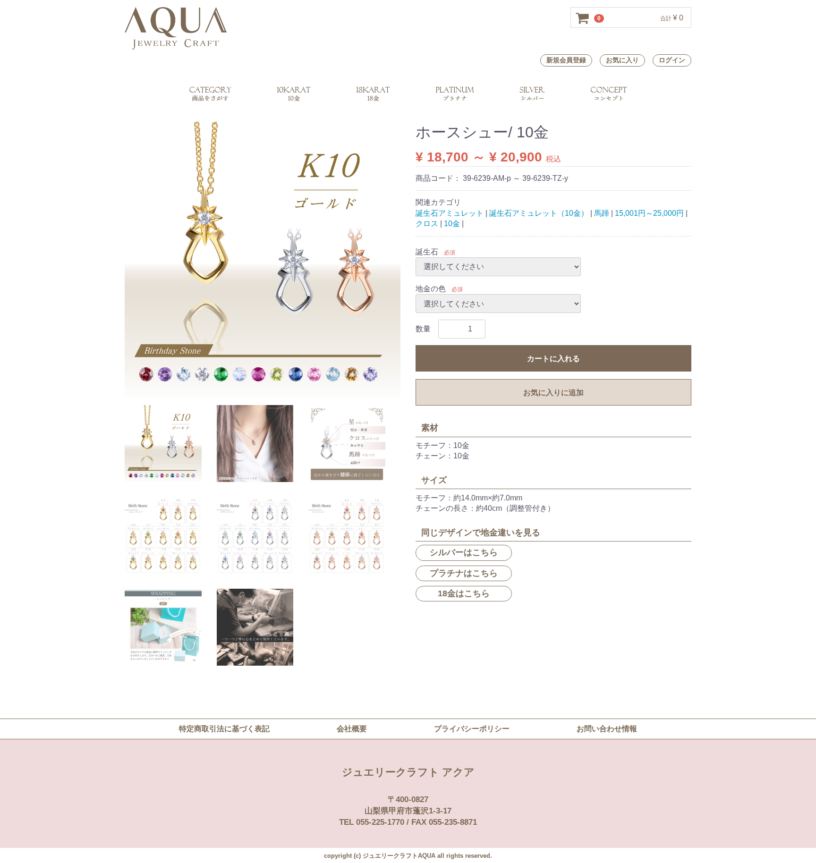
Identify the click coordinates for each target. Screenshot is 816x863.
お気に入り (622, 60)
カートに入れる (553, 359)
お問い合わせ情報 (607, 729)
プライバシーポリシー (472, 729)
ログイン (672, 60)
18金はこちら (464, 593)
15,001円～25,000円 (649, 213)
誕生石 (427, 251)
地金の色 (431, 289)
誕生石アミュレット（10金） (538, 213)
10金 (452, 224)
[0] (583, 18)
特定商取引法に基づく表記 (224, 729)
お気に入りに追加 (553, 393)
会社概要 (352, 729)
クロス (427, 224)
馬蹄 (601, 213)
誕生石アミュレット (450, 213)
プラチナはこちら (464, 572)
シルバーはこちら (464, 552)
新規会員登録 (566, 60)
